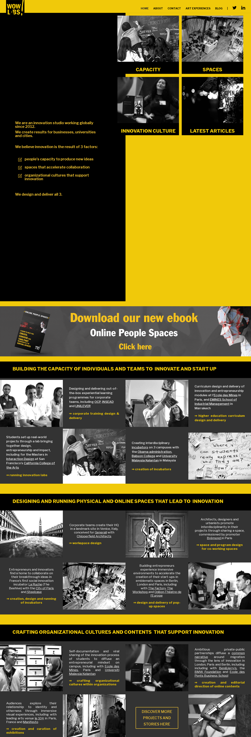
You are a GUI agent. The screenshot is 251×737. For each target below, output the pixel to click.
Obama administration (154, 452)
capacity (148, 69)
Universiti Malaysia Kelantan (94, 671)
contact (174, 8)
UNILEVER (83, 406)
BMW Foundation (208, 672)
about (158, 8)
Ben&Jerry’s (228, 668)
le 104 (39, 718)
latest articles (212, 131)
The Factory (157, 588)
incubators (140, 447)
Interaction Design (20, 459)
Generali (101, 532)
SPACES (212, 69)
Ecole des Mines (226, 395)
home (145, 8)
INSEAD (108, 402)
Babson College (143, 456)
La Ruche (35, 584)
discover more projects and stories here (157, 717)
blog (219, 8)
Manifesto (30, 722)
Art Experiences (198, 8)
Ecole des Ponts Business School (220, 673)
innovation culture (148, 131)
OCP (97, 402)
